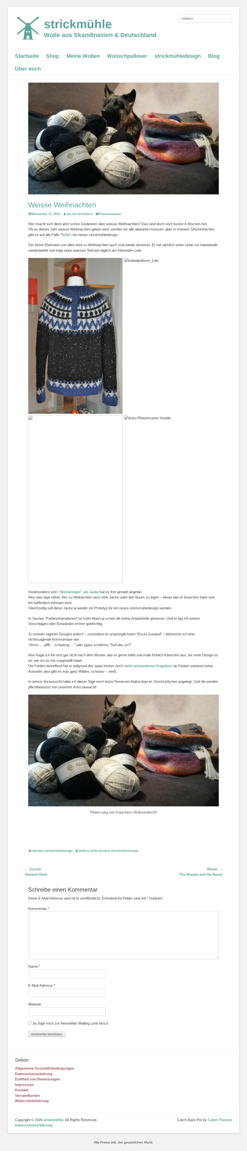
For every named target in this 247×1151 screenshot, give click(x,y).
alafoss (84, 851)
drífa (93, 851)
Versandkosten (27, 1095)
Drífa (65, 235)
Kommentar (38, 909)
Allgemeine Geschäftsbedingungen (44, 1068)
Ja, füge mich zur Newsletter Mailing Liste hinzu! (69, 1023)
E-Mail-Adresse (41, 985)
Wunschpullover (127, 56)
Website (34, 1004)
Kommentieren (110, 214)
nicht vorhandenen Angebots (148, 666)
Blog (214, 56)
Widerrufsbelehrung (32, 1101)
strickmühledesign (178, 56)
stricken (38, 851)
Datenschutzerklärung (33, 1074)
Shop (52, 56)
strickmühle (78, 24)
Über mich (28, 69)
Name (34, 966)
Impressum (24, 1085)
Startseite (27, 56)
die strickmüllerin (80, 214)
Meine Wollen (83, 56)
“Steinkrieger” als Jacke (78, 592)
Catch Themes (220, 1120)
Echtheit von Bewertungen (37, 1079)
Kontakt (21, 1090)
